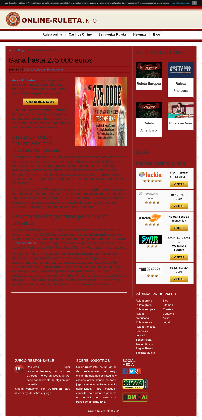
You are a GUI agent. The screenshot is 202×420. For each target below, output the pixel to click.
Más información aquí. (181, 3)
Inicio (11, 50)
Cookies (168, 309)
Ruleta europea (145, 309)
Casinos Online (80, 34)
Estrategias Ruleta (112, 34)
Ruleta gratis (144, 304)
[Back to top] (191, 409)
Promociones (55, 69)
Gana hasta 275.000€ (40, 101)
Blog (156, 34)
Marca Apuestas (35, 69)
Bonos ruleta (144, 339)
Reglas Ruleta (144, 348)
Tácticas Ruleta (145, 352)
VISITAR (179, 184)
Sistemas (139, 34)
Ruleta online (52, 34)
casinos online (26, 243)
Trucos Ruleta (144, 344)
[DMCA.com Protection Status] (135, 396)
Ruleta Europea (149, 84)
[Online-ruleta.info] (51, 19)
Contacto (168, 313)
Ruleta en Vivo (180, 123)
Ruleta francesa (145, 326)
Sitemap (168, 304)
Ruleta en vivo (144, 322)
